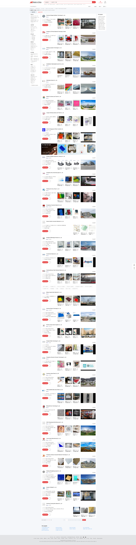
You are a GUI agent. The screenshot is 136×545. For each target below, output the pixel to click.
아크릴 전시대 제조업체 (102, 26)
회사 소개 (51, 537)
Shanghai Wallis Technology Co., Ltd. (53, 341)
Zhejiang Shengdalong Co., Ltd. (53, 471)
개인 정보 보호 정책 (63, 537)
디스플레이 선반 (45, 288)
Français (52, 538)
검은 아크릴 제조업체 (86, 527)
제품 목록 (33, 12)
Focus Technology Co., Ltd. (69, 540)
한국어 (75, 538)
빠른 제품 (77, 537)
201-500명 (33, 70)
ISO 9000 (33, 47)
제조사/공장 (34, 27)
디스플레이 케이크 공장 (59, 530)
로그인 (105, 2)
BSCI (32, 49)
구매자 (89, 6)
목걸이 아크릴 (68, 288)
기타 (32, 31)
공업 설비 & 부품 (35, 20)
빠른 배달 (33, 38)
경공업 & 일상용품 (35, 17)
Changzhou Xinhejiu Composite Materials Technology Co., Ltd (58, 454)
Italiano (66, 538)
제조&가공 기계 (34, 16)
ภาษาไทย (87, 538)
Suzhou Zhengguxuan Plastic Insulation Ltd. (54, 129)
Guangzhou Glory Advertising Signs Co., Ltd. (54, 172)
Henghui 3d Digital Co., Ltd (51, 487)
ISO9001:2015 (34, 46)
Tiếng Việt (94, 538)
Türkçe (91, 538)
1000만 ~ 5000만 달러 (34, 57)
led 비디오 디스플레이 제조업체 (68, 4)
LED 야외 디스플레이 (88, 286)
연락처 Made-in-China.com (71, 537)
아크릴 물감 (52, 288)
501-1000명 (33, 71)
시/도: (43, 22)
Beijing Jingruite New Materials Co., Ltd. (54, 292)
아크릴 (57, 288)
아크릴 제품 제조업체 (101, 23)
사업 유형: (44, 100)
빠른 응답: (44, 53)
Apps (100, 6)
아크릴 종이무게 (75, 288)
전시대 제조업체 (100, 20)
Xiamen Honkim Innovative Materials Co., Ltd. (55, 221)
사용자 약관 (58, 537)
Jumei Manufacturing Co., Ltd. (53, 438)
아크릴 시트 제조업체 (72, 527)
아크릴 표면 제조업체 (59, 527)
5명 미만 (33, 68)
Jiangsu (33, 80)
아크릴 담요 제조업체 (101, 16)
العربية (77, 538)
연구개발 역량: (44, 20)
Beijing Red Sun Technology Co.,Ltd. (53, 406)
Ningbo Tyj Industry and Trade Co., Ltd (53, 96)
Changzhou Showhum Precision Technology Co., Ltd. (56, 357)
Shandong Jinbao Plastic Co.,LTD (52, 373)
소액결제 (33, 39)
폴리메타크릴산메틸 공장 (45, 530)
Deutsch (59, 538)
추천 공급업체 (100, 14)
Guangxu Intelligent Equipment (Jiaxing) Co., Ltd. (55, 156)
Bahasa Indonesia (99, 538)
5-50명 (33, 66)
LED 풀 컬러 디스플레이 (79, 286)
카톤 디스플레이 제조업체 (51, 4)
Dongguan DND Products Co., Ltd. (54, 237)
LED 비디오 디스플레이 (61, 286)
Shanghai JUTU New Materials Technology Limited (56, 31)
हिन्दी (84, 538)
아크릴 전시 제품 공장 (72, 528)
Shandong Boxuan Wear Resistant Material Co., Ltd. (56, 270)
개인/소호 (33, 30)
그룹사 (32, 29)
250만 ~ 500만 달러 (35, 58)
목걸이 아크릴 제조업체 (102, 17)
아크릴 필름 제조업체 (45, 528)
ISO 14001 (33, 44)
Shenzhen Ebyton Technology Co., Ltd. (53, 308)
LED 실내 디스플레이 (70, 286)
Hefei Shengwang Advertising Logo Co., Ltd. (54, 422)
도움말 (95, 6)
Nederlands (81, 538)
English (38, 538)
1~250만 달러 (34, 61)
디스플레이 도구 (52, 286)
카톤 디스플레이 (45, 286)
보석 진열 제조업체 (101, 22)
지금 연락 (45, 25)
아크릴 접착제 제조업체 (59, 528)
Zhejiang (33, 77)
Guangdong (34, 76)
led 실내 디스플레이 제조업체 (78, 4)
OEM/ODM (33, 35)
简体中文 (41, 538)
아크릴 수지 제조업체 (101, 27)
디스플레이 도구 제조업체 (59, 4)
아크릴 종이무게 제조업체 (102, 19)
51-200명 (33, 67)
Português (62, 538)
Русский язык (71, 538)
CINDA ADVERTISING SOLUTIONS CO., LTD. (54, 389)
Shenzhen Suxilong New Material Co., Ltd (54, 503)
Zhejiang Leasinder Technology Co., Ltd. (54, 47)
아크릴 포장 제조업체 (101, 29)
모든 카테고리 (33, 6)
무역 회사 (33, 26)
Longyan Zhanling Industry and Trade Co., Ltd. (55, 112)
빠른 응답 (33, 37)
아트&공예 (34, 18)
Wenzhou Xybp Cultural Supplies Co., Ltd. (54, 324)
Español (55, 538)
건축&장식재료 (34, 21)
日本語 (49, 538)
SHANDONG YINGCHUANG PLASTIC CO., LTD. (55, 64)
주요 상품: (44, 19)
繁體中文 (45, 538)
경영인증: (43, 213)
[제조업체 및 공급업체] (35, 2)
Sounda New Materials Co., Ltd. (52, 253)
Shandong (33, 79)
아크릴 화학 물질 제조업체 (45, 527)
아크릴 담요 (62, 288)
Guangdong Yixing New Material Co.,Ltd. (54, 205)
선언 (54, 537)
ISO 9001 (33, 43)
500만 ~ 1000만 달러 (35, 59)
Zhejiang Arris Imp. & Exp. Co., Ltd (52, 188)
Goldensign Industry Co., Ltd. (51, 80)
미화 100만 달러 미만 (34, 54)
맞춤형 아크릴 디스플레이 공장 (87, 528)
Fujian (33, 82)
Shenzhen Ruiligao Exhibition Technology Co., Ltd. (55, 15)
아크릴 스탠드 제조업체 (102, 24)
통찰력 (81, 537)
